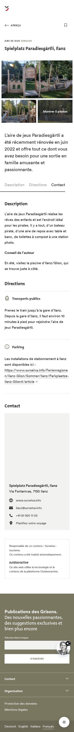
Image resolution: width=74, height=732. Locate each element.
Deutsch (10, 726)
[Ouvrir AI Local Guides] (63, 648)
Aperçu (15, 25)
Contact (58, 184)
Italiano (35, 726)
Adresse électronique (16, 637)
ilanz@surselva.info (29, 508)
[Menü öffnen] (64, 722)
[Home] (7, 10)
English (23, 726)
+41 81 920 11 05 (27, 515)
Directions (38, 184)
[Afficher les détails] (68, 643)
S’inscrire (37, 658)
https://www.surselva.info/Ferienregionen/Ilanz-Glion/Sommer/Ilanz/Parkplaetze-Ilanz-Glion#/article (37, 376)
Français (48, 726)
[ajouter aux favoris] (65, 25)
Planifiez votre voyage (31, 523)
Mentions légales (16, 709)
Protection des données (21, 703)
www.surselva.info (28, 500)
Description (14, 184)
